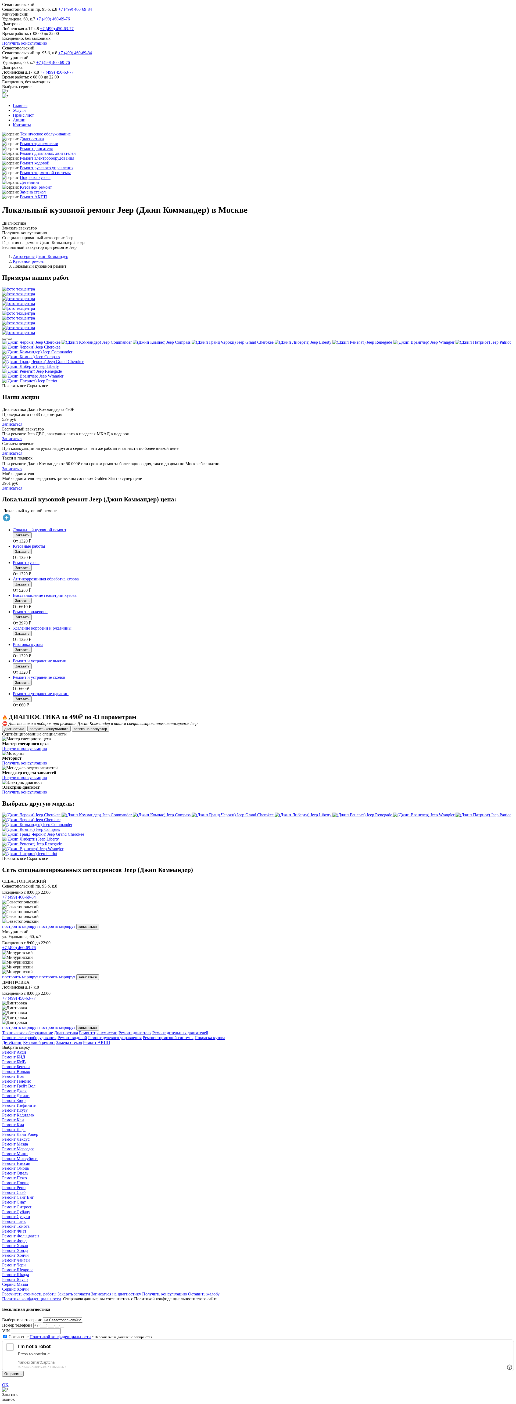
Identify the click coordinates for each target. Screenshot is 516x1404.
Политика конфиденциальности (31, 1299)
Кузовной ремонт (36, 187)
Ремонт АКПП (33, 197)
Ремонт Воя (13, 1076)
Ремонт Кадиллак (18, 1115)
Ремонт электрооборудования (47, 158)
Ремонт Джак (14, 1091)
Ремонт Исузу (15, 1110)
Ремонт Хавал (15, 1245)
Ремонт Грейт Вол (18, 1086)
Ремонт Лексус (16, 1139)
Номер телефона (17, 1325)
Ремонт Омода (15, 1168)
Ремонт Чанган (16, 1260)
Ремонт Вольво (16, 1071)
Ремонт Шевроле (17, 1269)
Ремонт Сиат (14, 1202)
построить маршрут (20, 926)
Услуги (19, 110)
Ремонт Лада (14, 1129)
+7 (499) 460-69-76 (53, 19)
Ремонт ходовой (34, 163)
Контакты (22, 125)
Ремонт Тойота (16, 1226)
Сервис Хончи (15, 1289)
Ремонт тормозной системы (45, 172)
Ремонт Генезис (16, 1081)
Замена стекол (33, 192)
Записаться (12, 424)
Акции (19, 120)
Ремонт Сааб (14, 1192)
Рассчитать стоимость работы (29, 1294)
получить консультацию (49, 729)
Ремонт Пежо (14, 1178)
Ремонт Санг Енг (18, 1197)
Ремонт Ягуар (15, 1279)
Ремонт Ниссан (16, 1163)
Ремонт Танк (14, 1221)
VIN (6, 1330)
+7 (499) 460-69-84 (75, 9)
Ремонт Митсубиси (20, 1158)
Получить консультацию (24, 43)
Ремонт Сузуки (16, 1216)
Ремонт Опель (15, 1173)
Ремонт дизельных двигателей (48, 153)
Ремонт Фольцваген (20, 1236)
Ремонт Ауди (14, 1052)
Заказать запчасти (74, 1294)
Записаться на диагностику (116, 1294)
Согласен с (50, 1336)
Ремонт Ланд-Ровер (20, 1134)
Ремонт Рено (14, 1187)
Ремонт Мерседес (18, 1149)
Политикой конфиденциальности (60, 1336)
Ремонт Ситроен (17, 1207)
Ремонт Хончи (15, 1255)
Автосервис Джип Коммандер (40, 256)
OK (5, 1385)
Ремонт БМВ (14, 1062)
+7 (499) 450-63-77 (57, 28)
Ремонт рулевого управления (46, 168)
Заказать (22, 535)
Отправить (13, 1374)
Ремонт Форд (14, 1240)
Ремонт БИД (13, 1057)
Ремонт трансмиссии (39, 143)
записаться (87, 927)
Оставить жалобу (204, 1294)
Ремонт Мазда (15, 1144)
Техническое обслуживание (45, 134)
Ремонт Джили (16, 1095)
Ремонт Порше (15, 1182)
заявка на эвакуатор (90, 729)
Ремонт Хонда (15, 1250)
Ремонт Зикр (14, 1100)
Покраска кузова (35, 177)
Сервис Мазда (15, 1284)
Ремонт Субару (16, 1211)
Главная (20, 105)
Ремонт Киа (13, 1124)
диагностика (14, 729)
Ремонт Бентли (16, 1066)
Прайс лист (23, 115)
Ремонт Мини (15, 1153)
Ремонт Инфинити (19, 1105)
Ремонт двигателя (36, 148)
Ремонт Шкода (15, 1274)
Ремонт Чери (14, 1265)
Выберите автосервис (22, 1319)
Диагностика (32, 139)
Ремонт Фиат (14, 1231)
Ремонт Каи (13, 1120)
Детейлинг (30, 182)
